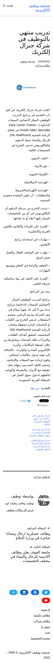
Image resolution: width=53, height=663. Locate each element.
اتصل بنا (45, 626)
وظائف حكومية (42, 615)
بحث (47, 632)
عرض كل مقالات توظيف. (20, 510)
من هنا (35, 388)
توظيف (23, 61)
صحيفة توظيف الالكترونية (39, 7)
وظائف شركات (42, 65)
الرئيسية (45, 609)
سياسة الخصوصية (40, 638)
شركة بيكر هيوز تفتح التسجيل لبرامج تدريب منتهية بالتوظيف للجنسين (39, 432)
